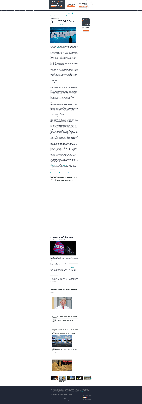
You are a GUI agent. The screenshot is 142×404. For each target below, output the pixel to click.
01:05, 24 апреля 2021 (56, 18)
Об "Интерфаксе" (8, 10)
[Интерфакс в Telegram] (65, 400)
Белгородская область (57, 197)
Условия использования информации (87, 399)
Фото (82, 15)
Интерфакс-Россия (16, 10)
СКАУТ (51, 398)
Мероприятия (35, 10)
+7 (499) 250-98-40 (71, 392)
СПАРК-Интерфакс (65, 165)
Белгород (52, 197)
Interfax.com (12, 10)
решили (58, 47)
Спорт (65, 15)
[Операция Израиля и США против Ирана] (62, 380)
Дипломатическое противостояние (70, 381)
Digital (74, 15)
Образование (31, 10)
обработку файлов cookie (82, 391)
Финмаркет (20, 10)
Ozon (54, 275)
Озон (56, 275)
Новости (76, 15)
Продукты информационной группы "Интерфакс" (61, 394)
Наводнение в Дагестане (86, 381)
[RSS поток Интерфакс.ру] (67, 400)
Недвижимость (27, 10)
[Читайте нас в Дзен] (64, 400)
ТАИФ (54, 169)
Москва (71, 15)
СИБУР (52, 169)
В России (55, 15)
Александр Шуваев (63, 197)
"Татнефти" (52, 165)
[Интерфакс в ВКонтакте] (66, 400)
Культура (67, 15)
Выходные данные (85, 400)
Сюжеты (80, 15)
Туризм (23, 10)
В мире (58, 15)
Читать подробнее (73, 267)
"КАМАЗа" (55, 165)
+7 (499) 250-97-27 (76, 392)
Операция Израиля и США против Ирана (62, 382)
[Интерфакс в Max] (68, 400)
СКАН (64, 397)
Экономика (61, 15)
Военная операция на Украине (54, 381)
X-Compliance (52, 397)
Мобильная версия (3, 10)
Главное (51, 15)
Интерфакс (71, 13)
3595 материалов (61, 383)
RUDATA (65, 398)
